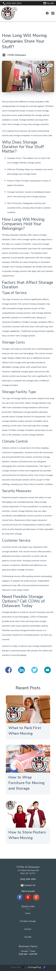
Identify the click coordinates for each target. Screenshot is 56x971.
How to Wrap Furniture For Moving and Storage (26, 783)
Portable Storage (28, 921)
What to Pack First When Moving (24, 730)
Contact (27, 929)
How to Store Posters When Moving (27, 835)
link (24, 709)
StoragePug (34, 967)
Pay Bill (27, 937)
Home (28, 913)
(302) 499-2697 (28, 879)
